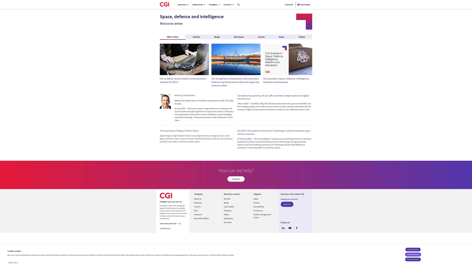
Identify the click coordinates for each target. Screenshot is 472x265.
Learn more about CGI (168, 223)
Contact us (258, 210)
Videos (226, 214)
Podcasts (228, 210)
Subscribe (287, 204)
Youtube (290, 228)
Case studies (229, 206)
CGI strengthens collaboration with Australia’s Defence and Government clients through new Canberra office (235, 82)
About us (197, 199)
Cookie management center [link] (262, 216)
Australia (305, 4)
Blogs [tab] (217, 36)
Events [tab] (261, 36)
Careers (197, 206)
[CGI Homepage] (164, 4)
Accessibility (258, 206)
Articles (227, 199)
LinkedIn (283, 228)
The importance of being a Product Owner (179, 130)
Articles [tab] (196, 36)
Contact (289, 4)
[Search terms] (239, 5)
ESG (195, 210)
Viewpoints (228, 218)
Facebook (296, 228)
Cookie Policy (13, 262)
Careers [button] (228, 4)
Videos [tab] (302, 36)
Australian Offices (201, 218)
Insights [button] (213, 4)
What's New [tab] (176, 36)
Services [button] (182, 4)
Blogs (226, 202)
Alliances (198, 202)
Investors (198, 214)
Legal (255, 199)
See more (228, 222)
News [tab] (281, 36)
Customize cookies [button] (413, 254)
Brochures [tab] (239, 36)
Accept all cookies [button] (413, 249)
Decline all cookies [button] (413, 259)
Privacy (256, 202)
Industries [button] (197, 4)
